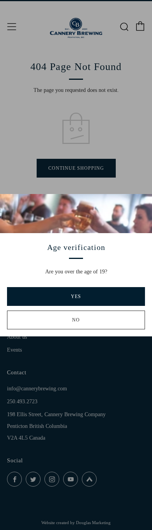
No (76, 320)
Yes (76, 296)
